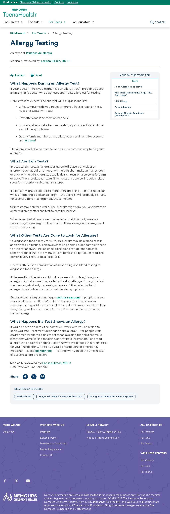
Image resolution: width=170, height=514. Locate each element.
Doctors (59, 2)
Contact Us (46, 455)
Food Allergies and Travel (128, 87)
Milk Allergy (121, 101)
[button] (17, 75)
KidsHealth (17, 33)
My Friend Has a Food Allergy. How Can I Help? (133, 93)
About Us (8, 431)
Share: (14, 376)
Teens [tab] (135, 81)
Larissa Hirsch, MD (55, 61)
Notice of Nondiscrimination (102, 437)
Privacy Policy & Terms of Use (103, 431)
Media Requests (49, 449)
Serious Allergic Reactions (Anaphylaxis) (129, 114)
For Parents (147, 431)
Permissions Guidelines (53, 443)
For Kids (145, 437)
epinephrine (43, 350)
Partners (45, 431)
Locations (72, 2)
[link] (82, 22)
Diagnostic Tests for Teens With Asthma (60, 396)
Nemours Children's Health (35, 2)
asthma (29, 140)
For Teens (39, 33)
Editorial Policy (48, 437)
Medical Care (24, 396)
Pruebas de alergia (39, 53)
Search (160, 22)
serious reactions (68, 297)
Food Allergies (123, 107)
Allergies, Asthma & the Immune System (111, 396)
